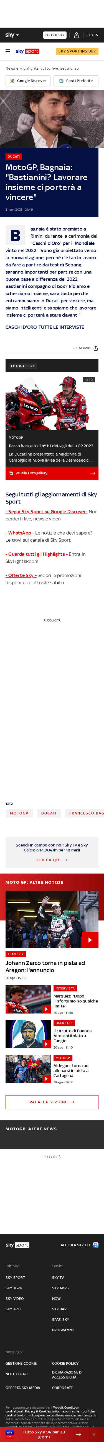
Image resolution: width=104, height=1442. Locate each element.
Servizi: (58, 1266)
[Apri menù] (8, 51)
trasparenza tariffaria (48, 1415)
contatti (90, 1415)
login (92, 35)
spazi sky (60, 1319)
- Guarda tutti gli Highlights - (37, 554)
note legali (16, 1374)
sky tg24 (14, 1288)
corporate (62, 1388)
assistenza (73, 1415)
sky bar (59, 1309)
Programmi (63, 1330)
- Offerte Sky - (21, 575)
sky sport (15, 1278)
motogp (19, 813)
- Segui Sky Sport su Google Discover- (46, 511)
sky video (15, 1299)
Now (56, 1299)
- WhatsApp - (20, 533)
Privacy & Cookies (38, 1411)
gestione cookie (21, 1363)
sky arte (14, 1309)
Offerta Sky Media (23, 1388)
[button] (43, 1434)
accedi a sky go (75, 1245)
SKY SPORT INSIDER (77, 51)
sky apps (60, 1288)
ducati (49, 813)
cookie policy (65, 1363)
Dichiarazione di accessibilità (67, 1374)
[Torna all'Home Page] (28, 51)
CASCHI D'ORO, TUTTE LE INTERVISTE (45, 327)
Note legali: (15, 1352)
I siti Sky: (12, 1266)
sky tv (58, 1278)
